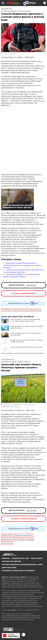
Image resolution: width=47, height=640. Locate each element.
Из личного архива (8, 53)
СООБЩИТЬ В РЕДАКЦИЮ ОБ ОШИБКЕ (18, 571)
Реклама (6, 558)
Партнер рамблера (20, 629)
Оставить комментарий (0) (23, 293)
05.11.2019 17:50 (6, 9)
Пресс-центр (37, 558)
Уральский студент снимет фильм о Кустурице (26, 347)
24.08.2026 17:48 (7, 360)
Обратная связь (9, 568)
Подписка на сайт (20, 558)
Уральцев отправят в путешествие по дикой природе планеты (21, 275)
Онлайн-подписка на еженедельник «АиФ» (22, 564)
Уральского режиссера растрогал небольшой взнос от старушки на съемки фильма (22, 265)
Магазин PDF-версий (11, 561)
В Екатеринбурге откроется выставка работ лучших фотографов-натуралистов (25, 320)
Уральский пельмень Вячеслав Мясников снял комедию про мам (23, 271)
